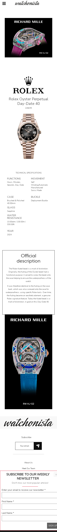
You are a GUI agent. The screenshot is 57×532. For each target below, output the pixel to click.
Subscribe (26, 437)
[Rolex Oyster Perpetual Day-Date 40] (28, 135)
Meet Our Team (28, 468)
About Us (28, 462)
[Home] (28, 3)
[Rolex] (28, 84)
